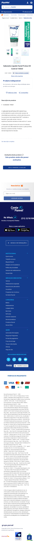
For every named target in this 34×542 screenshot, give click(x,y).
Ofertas (8, 347)
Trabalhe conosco (10, 259)
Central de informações (12, 333)
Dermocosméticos (11, 319)
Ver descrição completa (8, 141)
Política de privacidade (12, 267)
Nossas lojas (9, 273)
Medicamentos (10, 305)
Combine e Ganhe (30, 14)
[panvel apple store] (10, 230)
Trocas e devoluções (11, 344)
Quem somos (9, 256)
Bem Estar (8, 311)
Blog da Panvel (10, 262)
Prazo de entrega (10, 341)
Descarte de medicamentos (13, 270)
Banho (20, 18)
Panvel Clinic (9, 325)
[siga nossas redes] (8, 359)
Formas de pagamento (12, 338)
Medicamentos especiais (12, 284)
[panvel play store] (23, 230)
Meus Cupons (6, 14)
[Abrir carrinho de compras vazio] (31, 2)
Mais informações (17, 76)
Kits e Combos (14, 14)
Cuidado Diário (13, 18)
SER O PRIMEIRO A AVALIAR (17, 167)
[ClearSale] (6, 536)
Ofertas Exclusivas (21, 14)
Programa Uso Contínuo (12, 292)
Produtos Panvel (10, 322)
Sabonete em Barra (28, 18)
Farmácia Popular (10, 295)
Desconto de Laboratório (13, 286)
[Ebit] (18, 536)
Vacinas (8, 281)
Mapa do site (9, 349)
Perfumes (8, 314)
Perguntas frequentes (12, 335)
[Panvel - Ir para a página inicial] (13, 2)
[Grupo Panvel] (7, 525)
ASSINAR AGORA (17, 198)
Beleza (7, 302)
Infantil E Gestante (11, 316)
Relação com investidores (13, 265)
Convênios (9, 289)
